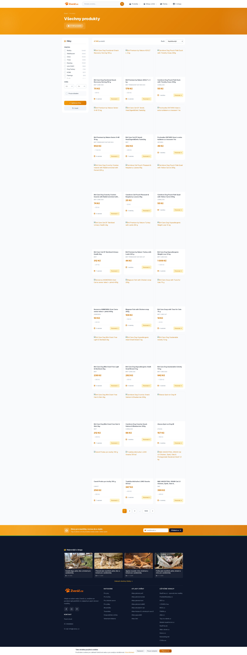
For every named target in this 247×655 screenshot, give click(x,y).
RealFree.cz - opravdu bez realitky (171, 593)
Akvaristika (107, 608)
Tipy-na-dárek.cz (165, 619)
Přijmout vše (165, 651)
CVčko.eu (163, 640)
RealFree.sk (163, 626)
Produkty (135, 4)
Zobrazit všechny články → (123, 581)
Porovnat (114, 99)
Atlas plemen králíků (138, 604)
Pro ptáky (107, 604)
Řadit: (163, 41)
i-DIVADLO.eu (164, 604)
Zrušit (76, 108)
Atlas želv (135, 619)
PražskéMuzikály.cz (166, 597)
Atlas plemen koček (138, 597)
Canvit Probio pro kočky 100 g (105, 481)
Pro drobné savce (110, 600)
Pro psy (106, 593)
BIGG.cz (162, 608)
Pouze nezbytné (152, 651)
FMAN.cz (163, 611)
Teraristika (107, 611)
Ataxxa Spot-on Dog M (165, 424)
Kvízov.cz (163, 633)
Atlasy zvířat (150, 4)
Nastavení (140, 651)
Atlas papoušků (137, 615)
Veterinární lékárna (110, 619)
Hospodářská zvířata (111, 615)
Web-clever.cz (164, 629)
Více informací (129, 652)
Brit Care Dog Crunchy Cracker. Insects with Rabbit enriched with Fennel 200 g (106, 197)
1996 (146, 511)
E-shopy (178, 4)
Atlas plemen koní (137, 600)
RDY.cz (162, 600)
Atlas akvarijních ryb (138, 608)
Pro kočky (107, 597)
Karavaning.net (164, 637)
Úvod (66, 13)
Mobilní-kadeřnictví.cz (167, 622)
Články (165, 4)
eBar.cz (162, 615)
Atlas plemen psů (137, 593)
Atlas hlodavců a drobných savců (143, 611)
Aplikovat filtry (76, 103)
